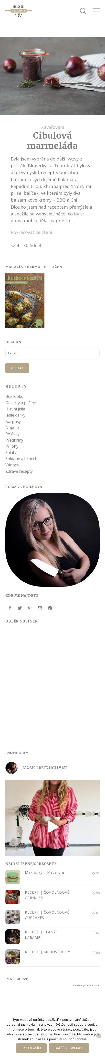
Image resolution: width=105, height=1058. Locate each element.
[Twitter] (19, 608)
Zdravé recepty (19, 471)
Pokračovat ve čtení (31, 232)
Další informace (69, 1048)
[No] (98, 1035)
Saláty (10, 452)
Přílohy (11, 446)
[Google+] (29, 608)
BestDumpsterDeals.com (86, 985)
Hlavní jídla (15, 409)
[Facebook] (9, 608)
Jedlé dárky (15, 415)
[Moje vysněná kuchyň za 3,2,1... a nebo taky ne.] (52, 827)
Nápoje (12, 427)
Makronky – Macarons (45, 872)
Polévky (12, 433)
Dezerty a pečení (20, 402)
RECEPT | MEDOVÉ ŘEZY (47, 952)
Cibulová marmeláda (52, 140)
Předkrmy (14, 440)
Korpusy (13, 421)
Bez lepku (14, 396)
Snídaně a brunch (21, 458)
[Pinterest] (49, 608)
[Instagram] (39, 608)
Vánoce (12, 465)
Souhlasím (31, 1048)
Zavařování (52, 127)
